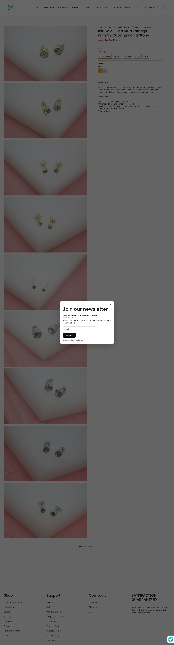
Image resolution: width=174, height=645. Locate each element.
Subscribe (69, 335)
